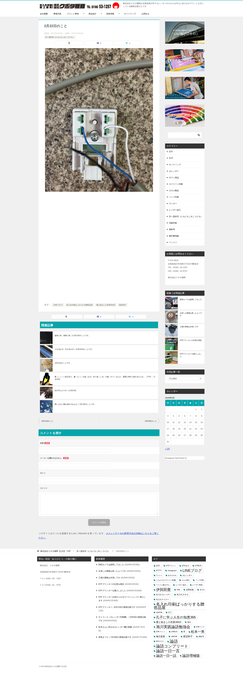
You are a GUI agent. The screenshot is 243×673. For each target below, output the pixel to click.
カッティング (175, 164)
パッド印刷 (174, 197)
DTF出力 (185, 566)
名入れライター (162, 599)
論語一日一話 (166, 656)
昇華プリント (160, 631)
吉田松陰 (190, 590)
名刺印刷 (159, 612)
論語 (174, 641)
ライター (173, 203)
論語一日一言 (168, 651)
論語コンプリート (172, 646)
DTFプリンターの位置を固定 (191, 340)
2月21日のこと (47, 421)
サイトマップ (130, 14)
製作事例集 (174, 236)
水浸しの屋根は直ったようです (191, 314)
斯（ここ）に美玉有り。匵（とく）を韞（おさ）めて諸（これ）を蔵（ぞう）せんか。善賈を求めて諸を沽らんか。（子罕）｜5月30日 (105, 378)
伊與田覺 (163, 590)
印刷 (178, 590)
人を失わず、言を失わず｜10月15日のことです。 (74, 349)
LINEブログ (58, 305)
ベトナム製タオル (163, 585)
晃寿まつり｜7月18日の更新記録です (114, 637)
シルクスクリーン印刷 (166, 580)
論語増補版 (191, 656)
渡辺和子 (122, 305)
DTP (171, 158)
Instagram (172, 570)
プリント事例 (73, 14)
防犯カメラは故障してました (191, 299)
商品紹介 (92, 14)
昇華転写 (174, 631)
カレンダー (174, 171)
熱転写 (172, 229)
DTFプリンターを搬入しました (191, 355)
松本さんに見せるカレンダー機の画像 (115, 627)
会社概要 (44, 14)
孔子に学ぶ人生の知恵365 (176, 617)
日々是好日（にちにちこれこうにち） (59, 37)
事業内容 (57, 14)
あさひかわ (172, 575)
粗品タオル (160, 641)
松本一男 (197, 632)
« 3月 (167, 449)
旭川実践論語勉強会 (173, 627)
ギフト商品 (174, 177)
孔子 (170, 612)
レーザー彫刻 (197, 585)
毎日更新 (160, 636)
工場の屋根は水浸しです (189, 327)
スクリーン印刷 (176, 184)
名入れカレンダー (163, 594)
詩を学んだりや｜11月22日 (65, 390)
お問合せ (145, 14)
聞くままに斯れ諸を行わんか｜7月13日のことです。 (75, 404)
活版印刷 (173, 223)
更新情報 (110, 14)
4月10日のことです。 (63, 363)
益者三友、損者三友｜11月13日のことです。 (72, 336)
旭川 (189, 622)
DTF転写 (198, 566)
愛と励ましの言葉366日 (105, 305)
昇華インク (200, 627)
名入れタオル (182, 594)
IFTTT (159, 570)
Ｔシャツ (173, 242)
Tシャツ (159, 575)
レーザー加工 (175, 210)
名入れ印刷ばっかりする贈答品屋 (79, 305)
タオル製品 (174, 190)
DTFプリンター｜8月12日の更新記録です (116, 607)
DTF (171, 152)
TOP (55, 551)
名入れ (202, 590)
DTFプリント (171, 566)
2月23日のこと (151, 421)
